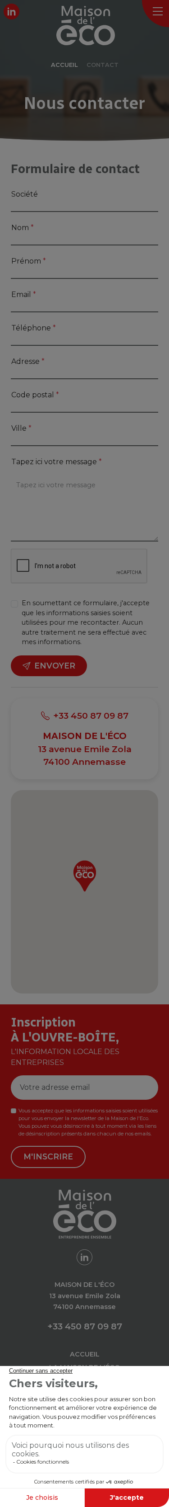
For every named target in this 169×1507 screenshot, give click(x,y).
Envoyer (54, 665)
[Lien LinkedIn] (11, 11)
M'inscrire (48, 1156)
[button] (85, 876)
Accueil (85, 1354)
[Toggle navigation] (155, 13)
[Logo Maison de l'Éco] (92, 25)
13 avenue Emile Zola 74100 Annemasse (85, 749)
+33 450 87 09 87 (90, 715)
